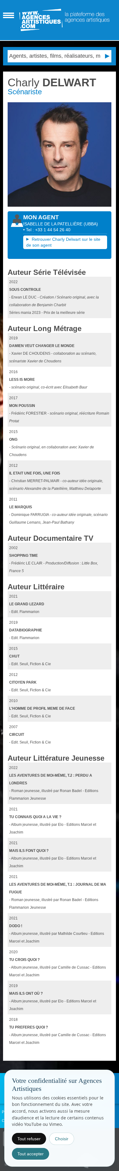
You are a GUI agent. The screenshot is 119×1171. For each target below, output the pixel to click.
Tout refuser (29, 1138)
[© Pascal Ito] (60, 154)
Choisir (61, 1138)
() (91, 223)
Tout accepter (30, 1153)
